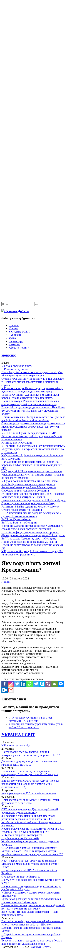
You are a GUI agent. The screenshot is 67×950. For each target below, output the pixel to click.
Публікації (15, 334)
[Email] (54, 684)
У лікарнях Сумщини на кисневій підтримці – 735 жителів (31, 719)
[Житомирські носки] (33, 81)
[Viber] (48, 684)
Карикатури (16, 341)
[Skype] (42, 684)
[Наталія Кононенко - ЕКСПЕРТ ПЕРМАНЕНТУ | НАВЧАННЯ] (33, 109)
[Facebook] (4, 684)
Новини (13, 328)
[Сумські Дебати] (15, 311)
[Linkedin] (23, 684)
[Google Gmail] (11, 690)
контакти (14, 344)
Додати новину (19, 347)
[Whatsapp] (29, 684)
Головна (14, 325)
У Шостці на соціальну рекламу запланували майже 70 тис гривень (36, 725)
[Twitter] (17, 684)
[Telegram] (36, 684)
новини (8, 355)
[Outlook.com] (4, 690)
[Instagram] (11, 684)
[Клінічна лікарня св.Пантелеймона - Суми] (33, 27)
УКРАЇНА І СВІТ (19, 331)
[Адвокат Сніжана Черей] (33, 54)
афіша (12, 337)
